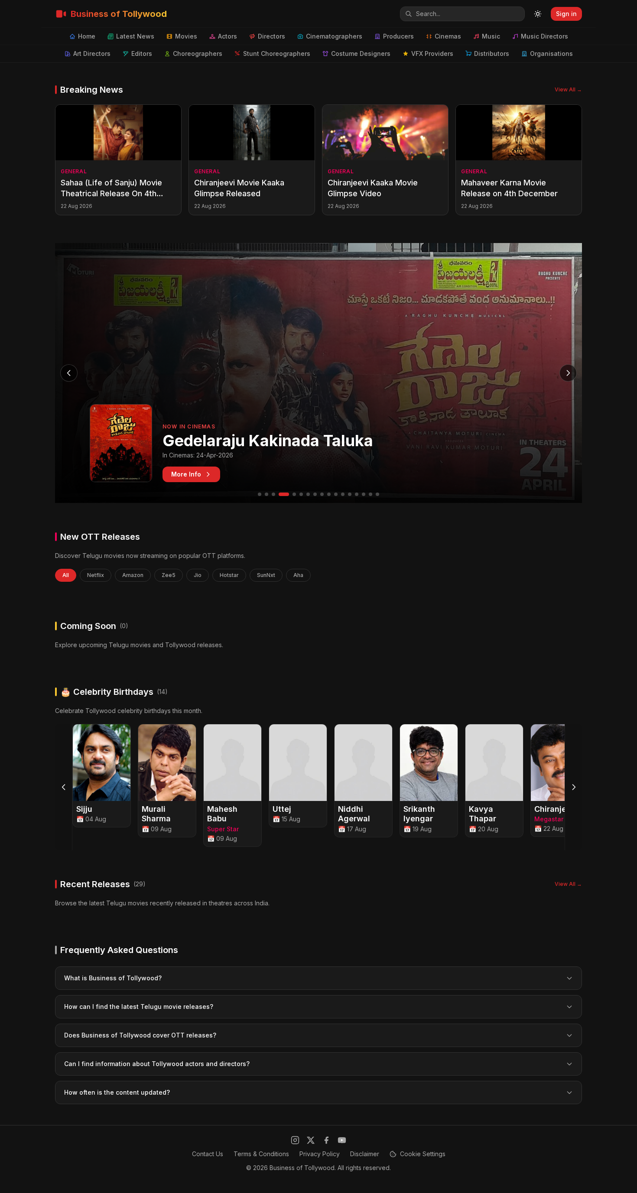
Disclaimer (364, 1153)
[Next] (573, 787)
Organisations (551, 53)
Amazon (132, 575)
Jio (198, 575)
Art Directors (91, 53)
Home (86, 36)
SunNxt (266, 575)
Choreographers (197, 53)
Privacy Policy (319, 1153)
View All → (568, 89)
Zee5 (169, 575)
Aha (298, 575)
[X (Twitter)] (310, 1140)
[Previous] (63, 787)
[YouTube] (342, 1140)
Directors (271, 36)
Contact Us (207, 1153)
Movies (186, 36)
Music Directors (544, 36)
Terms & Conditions (261, 1153)
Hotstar (229, 575)
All (65, 575)
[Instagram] (295, 1140)
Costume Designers (360, 53)
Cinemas (448, 36)
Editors (141, 53)
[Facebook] (326, 1140)
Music (491, 36)
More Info (186, 474)
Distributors (491, 53)
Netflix (95, 575)
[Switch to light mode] (538, 14)
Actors (227, 36)
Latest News (135, 36)
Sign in (566, 13)
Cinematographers (334, 36)
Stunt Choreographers (276, 53)
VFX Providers (432, 53)
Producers (398, 36)
